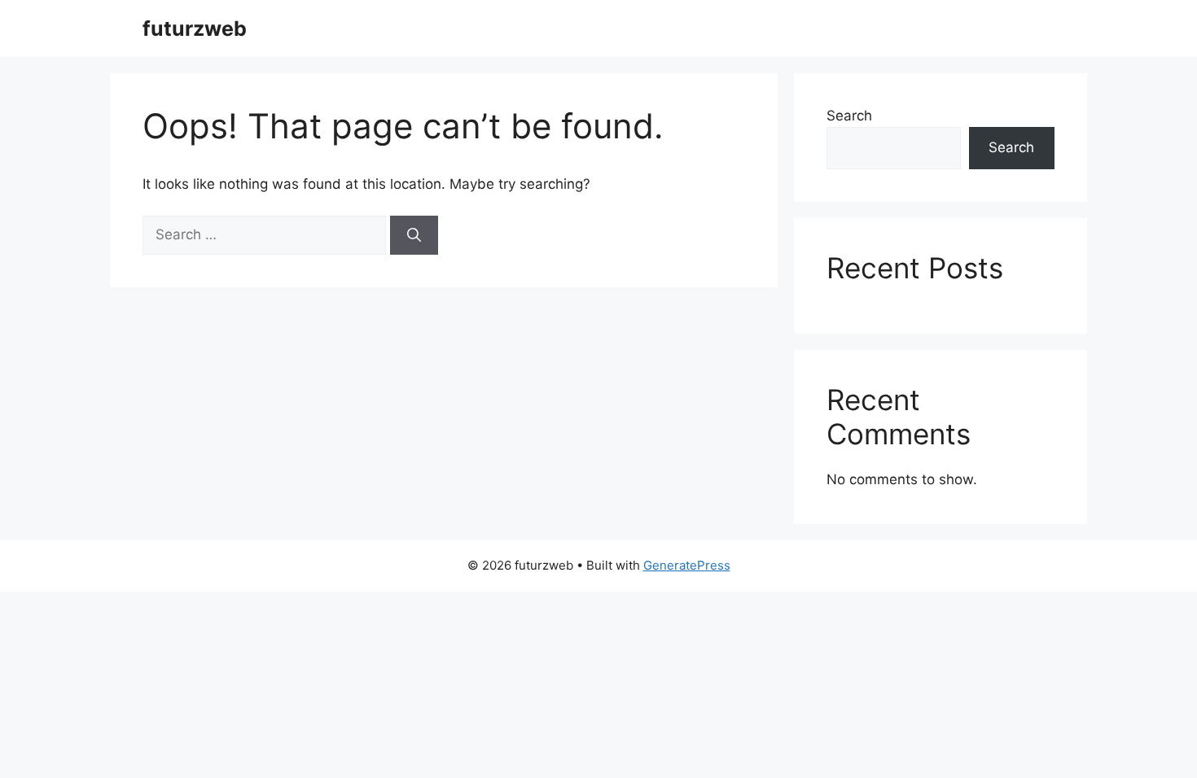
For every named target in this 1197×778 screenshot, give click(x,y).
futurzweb (194, 28)
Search (849, 115)
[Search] (414, 235)
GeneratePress (686, 565)
